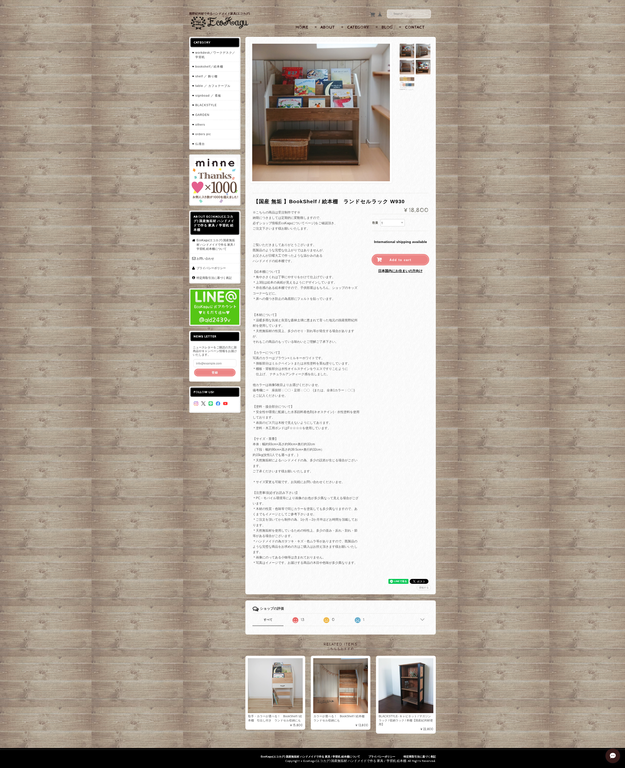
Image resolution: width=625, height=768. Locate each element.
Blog (387, 27)
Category (358, 27)
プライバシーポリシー (211, 268)
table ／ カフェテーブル (212, 85)
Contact (415, 27)
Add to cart (400, 259)
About (328, 27)
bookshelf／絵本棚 (209, 66)
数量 (375, 222)
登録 (215, 372)
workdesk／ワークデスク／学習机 (215, 55)
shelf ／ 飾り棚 (206, 76)
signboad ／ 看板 (208, 95)
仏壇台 (200, 143)
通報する (424, 587)
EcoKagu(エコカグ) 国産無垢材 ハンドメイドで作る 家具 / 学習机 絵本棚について (216, 244)
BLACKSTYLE (206, 105)
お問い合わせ (205, 258)
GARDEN (202, 114)
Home (302, 27)
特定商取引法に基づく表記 (214, 277)
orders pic (203, 134)
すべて (268, 619)
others (200, 124)
